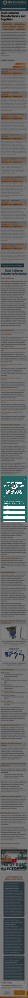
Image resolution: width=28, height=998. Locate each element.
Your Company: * (6, 510)
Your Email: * (5, 515)
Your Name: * (5, 505)
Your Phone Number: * (7, 520)
